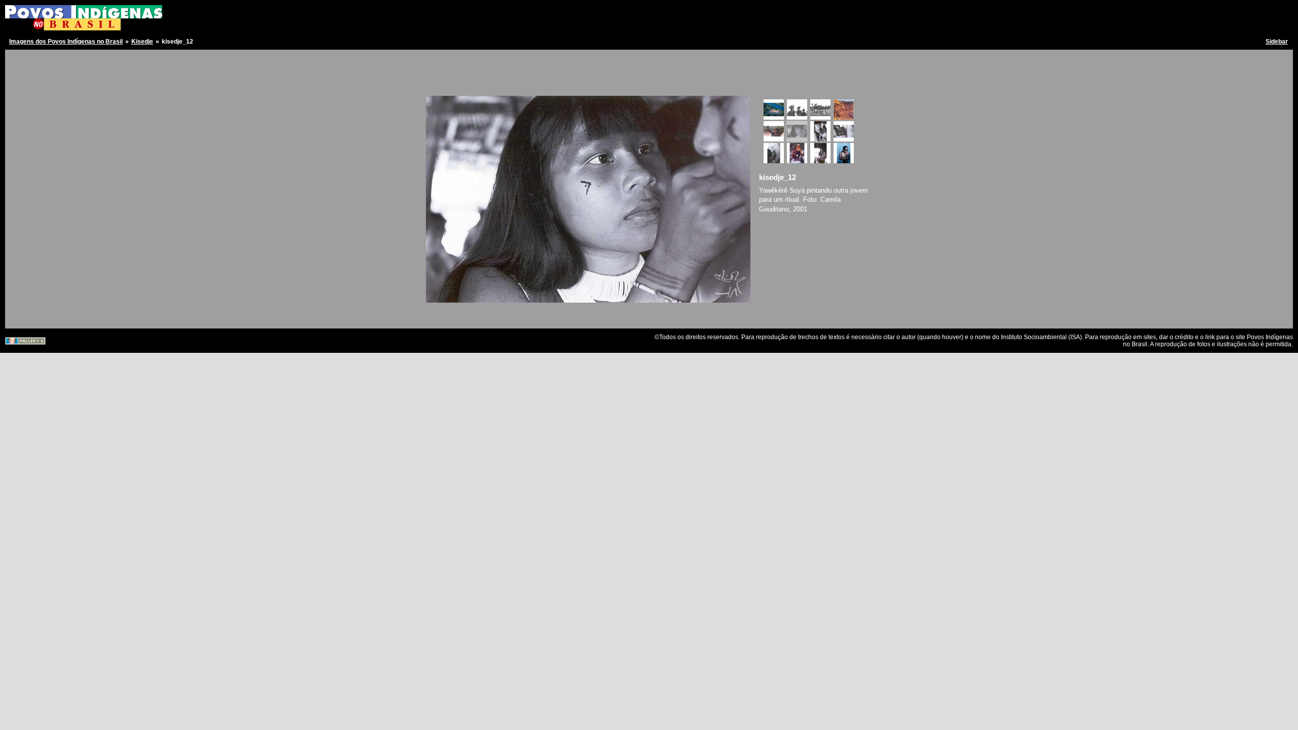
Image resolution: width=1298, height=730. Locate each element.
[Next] (737, 84)
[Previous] (439, 84)
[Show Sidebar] (16, 59)
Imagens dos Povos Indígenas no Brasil (66, 41)
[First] (432, 84)
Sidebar (1277, 41)
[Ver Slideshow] (28, 59)
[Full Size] (588, 84)
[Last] (744, 84)
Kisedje (142, 41)
